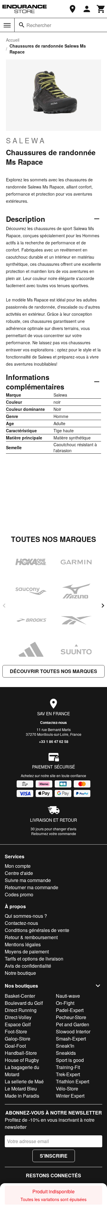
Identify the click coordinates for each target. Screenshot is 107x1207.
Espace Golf (18, 1024)
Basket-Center (20, 995)
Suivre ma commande (28, 880)
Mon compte (18, 865)
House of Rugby (22, 1060)
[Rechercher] (21, 25)
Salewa (26, 140)
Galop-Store (17, 1038)
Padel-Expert (70, 1010)
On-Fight (65, 1002)
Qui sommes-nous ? (26, 915)
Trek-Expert (68, 1074)
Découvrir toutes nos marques (53, 671)
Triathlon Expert (72, 1081)
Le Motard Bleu (21, 1088)
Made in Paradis (22, 1095)
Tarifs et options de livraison (34, 958)
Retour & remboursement (31, 937)
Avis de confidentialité (28, 965)
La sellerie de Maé (24, 1081)
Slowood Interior (73, 1031)
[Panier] (101, 9)
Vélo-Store (67, 1088)
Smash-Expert (71, 1038)
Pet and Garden (72, 1024)
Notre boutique (20, 972)
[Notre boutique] (72, 9)
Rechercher (38, 25)
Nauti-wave (68, 995)
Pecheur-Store (71, 1017)
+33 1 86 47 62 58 (53, 741)
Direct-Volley (18, 1017)
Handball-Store (21, 1052)
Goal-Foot (15, 1045)
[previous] (4, 605)
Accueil (12, 40)
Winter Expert (70, 1095)
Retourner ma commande (31, 887)
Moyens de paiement (27, 951)
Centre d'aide (19, 873)
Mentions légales (23, 944)
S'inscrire (53, 1155)
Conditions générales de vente (37, 930)
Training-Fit (68, 1067)
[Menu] (7, 25)
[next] (103, 605)
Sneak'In (65, 1045)
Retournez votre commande (53, 833)
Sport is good (70, 1060)
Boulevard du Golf (24, 1002)
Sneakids (66, 1052)
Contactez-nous (53, 722)
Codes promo (19, 894)
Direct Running (21, 1010)
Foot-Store (16, 1031)
